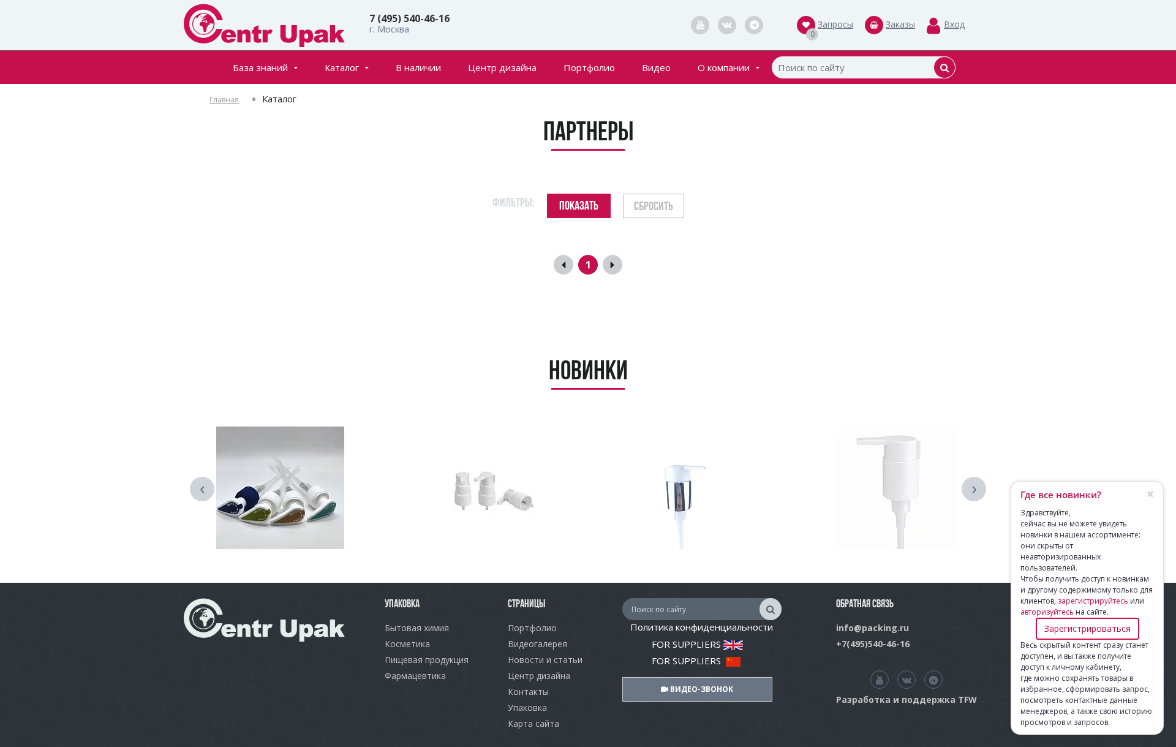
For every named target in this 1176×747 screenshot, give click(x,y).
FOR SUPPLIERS (687, 644)
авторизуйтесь (1047, 612)
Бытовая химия (417, 628)
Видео (656, 67)
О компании (724, 67)
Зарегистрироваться (1087, 628)
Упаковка (527, 707)
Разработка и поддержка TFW (906, 699)
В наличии (418, 67)
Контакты (528, 691)
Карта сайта (533, 723)
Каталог (342, 67)
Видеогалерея (537, 644)
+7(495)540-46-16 (873, 644)
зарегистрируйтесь (1093, 601)
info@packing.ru (872, 628)
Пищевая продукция (427, 659)
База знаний (260, 67)
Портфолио (589, 67)
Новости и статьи (545, 659)
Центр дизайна (502, 67)
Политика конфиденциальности (701, 627)
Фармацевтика (415, 675)
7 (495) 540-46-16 (409, 18)
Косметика (407, 644)
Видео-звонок (700, 689)
